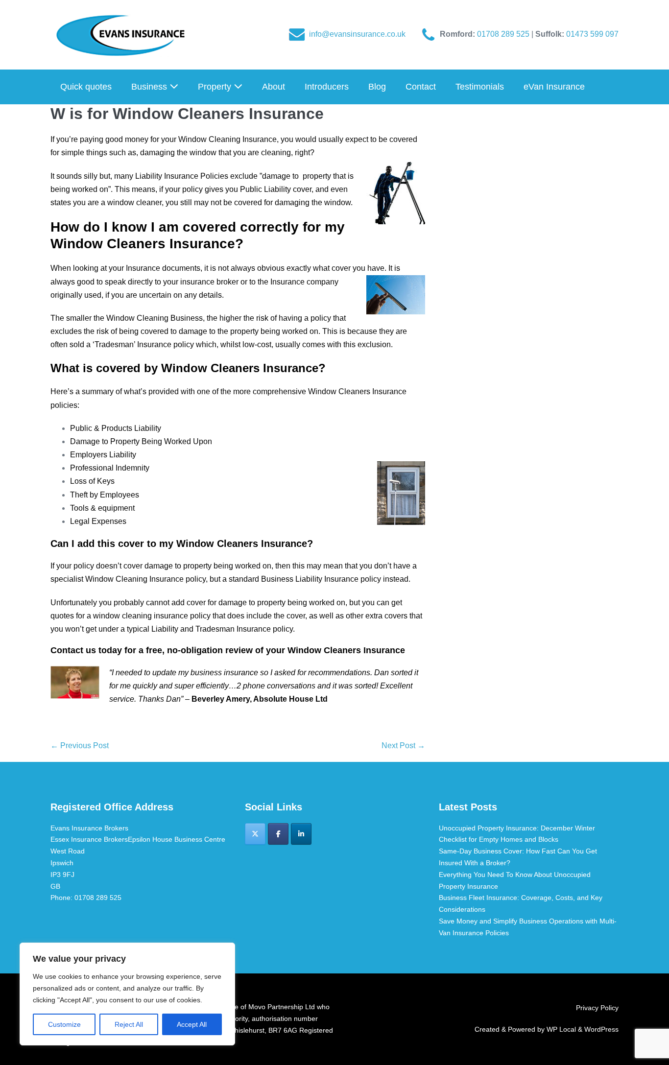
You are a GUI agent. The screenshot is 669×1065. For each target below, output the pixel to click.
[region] (127, 994)
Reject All (129, 1024)
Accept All (192, 1024)
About (273, 87)
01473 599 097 (592, 34)
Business (150, 87)
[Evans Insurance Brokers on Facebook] (278, 834)
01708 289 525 (504, 34)
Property (216, 87)
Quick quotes (86, 87)
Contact (421, 87)
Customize (64, 1024)
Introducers (327, 87)
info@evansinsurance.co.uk (357, 34)
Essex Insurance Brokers (89, 839)
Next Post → (403, 745)
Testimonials (479, 87)
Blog (377, 87)
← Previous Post (79, 745)
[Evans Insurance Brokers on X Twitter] (255, 834)
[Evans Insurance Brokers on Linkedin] (301, 834)
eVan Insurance (554, 87)
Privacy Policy (597, 1008)
